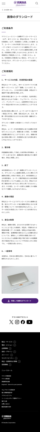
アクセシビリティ (7, 395)
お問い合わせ (6, 404)
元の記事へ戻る (8, 10)
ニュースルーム (7, 370)
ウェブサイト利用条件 (8, 390)
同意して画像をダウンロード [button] (21, 301)
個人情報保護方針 (7, 393)
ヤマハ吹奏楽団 (6, 376)
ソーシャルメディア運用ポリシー (12, 398)
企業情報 (5, 348)
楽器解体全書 (6, 381)
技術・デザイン (7, 351)
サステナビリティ (8, 358)
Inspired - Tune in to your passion (12, 384)
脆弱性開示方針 (6, 407)
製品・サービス (7, 342)
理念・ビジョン (7, 345)
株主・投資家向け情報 (9, 361)
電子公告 (4, 401)
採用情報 (5, 364)
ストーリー (5, 355)
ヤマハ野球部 (6, 379)
